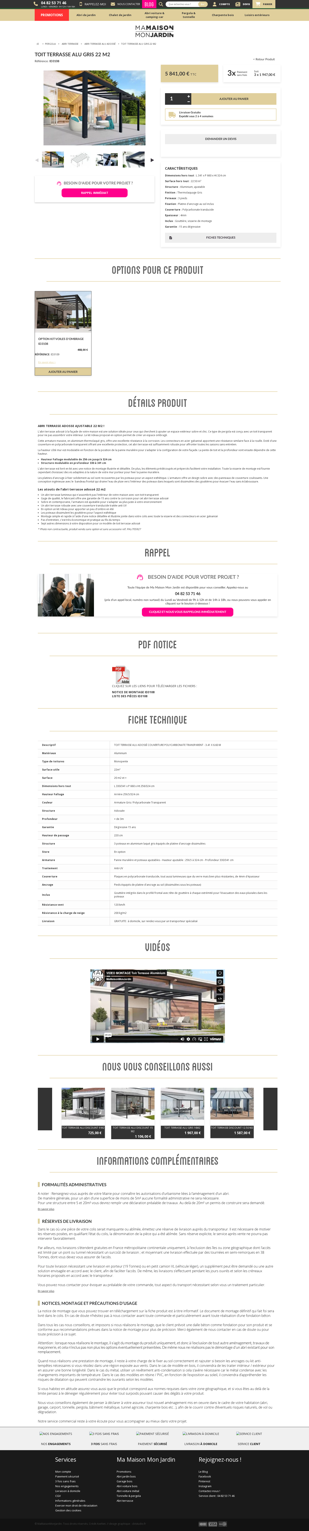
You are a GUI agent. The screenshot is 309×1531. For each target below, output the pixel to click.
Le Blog (203, 1471)
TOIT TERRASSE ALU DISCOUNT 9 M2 (83, 1127)
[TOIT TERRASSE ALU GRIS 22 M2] (54, 160)
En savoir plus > (47, 362)
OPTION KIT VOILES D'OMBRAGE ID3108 (61, 341)
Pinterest (204, 1481)
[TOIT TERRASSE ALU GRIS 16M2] (182, 1104)
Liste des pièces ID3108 (129, 696)
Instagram (205, 1486)
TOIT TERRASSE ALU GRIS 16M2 (182, 1127)
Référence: (42, 61)
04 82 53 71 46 (53, 2)
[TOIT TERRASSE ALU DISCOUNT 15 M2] (132, 1104)
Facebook (205, 1476)
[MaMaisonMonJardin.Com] (154, 31)
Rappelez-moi (95, 4)
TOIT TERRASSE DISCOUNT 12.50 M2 (232, 1127)
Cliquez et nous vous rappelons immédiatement (187, 612)
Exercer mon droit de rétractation (76, 1505)
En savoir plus (46, 1209)
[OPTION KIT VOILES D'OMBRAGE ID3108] (63, 312)
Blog (149, 4)
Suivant (152, 160)
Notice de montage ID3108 (133, 692)
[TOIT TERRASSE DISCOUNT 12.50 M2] (232, 1104)
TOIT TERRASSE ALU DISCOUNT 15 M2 (133, 1129)
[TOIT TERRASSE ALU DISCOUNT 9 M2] (83, 1104)
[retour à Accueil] (38, 44)
